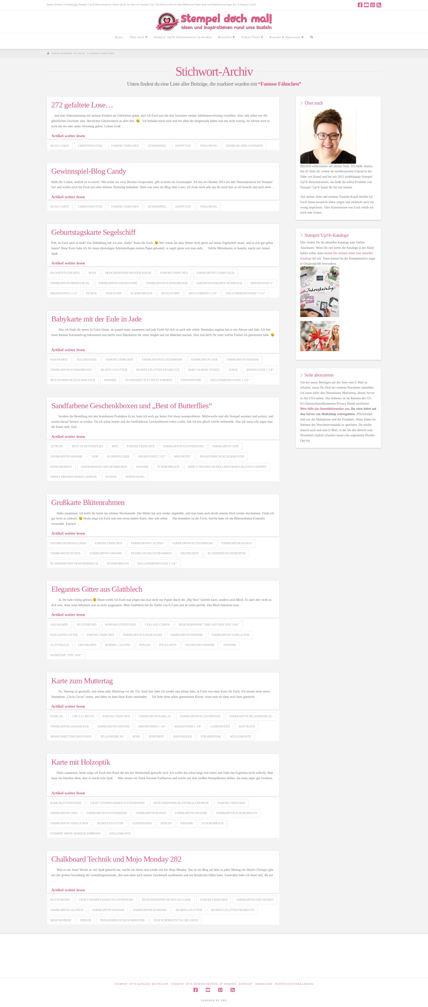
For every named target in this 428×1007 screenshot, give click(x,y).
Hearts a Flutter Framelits (157, 369)
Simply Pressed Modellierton (73, 476)
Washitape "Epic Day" (66, 655)
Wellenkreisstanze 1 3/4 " (245, 293)
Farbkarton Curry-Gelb (215, 272)
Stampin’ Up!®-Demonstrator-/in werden (203, 984)
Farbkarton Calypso (147, 543)
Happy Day (183, 145)
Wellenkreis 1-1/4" (203, 293)
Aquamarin (59, 624)
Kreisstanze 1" (262, 283)
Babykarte (59, 359)
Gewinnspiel (157, 145)
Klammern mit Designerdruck (74, 563)
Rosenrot (156, 736)
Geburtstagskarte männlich (219, 283)
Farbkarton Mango (237, 543)
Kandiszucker (118, 456)
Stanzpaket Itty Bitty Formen (148, 380)
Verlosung (208, 145)
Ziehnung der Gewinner (244, 145)
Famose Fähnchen (125, 145)
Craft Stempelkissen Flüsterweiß (117, 803)
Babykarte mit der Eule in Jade (96, 319)
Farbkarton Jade (204, 359)
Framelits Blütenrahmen (151, 553)
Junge (233, 369)
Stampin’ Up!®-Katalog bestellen (141, 984)
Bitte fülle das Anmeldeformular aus (324, 408)
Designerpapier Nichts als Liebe (166, 899)
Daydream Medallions (68, 543)
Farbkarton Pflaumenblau (250, 716)
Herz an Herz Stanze (204, 369)
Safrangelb (182, 736)
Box (115, 446)
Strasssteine (191, 380)
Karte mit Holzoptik (80, 762)
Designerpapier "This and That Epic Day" (209, 624)
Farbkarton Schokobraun (166, 283)
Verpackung (134, 476)
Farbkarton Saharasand (118, 283)
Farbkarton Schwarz (150, 910)
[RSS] (379, 5)
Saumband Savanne (200, 645)
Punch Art (114, 293)
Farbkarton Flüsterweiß (162, 359)
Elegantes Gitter (64, 634)
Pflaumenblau (112, 736)
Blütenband (86, 624)
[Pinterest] (372, 5)
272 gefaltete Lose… (82, 105)
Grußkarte (189, 553)
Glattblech (59, 645)
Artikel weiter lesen (68, 136)
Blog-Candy (59, 145)
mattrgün (247, 726)
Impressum (263, 984)
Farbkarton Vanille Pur (230, 634)
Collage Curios (157, 624)
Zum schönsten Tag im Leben (176, 920)
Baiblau (56, 716)
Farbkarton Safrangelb (69, 726)
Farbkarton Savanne (243, 359)
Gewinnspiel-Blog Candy (88, 171)
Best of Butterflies (87, 446)
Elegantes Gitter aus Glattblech (96, 589)
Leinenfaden (220, 726)
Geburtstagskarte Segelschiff (93, 232)
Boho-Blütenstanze (120, 624)
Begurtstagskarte (65, 272)
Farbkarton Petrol (65, 553)
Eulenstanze (87, 359)
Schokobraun (141, 293)
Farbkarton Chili (64, 813)
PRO (224, 1000)
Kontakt (245, 984)
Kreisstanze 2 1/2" (63, 293)
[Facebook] (360, 5)
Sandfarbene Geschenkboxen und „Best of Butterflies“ (131, 405)
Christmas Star (90, 145)
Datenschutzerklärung (294, 984)
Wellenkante (240, 736)
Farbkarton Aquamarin (254, 899)
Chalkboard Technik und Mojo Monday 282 (116, 859)
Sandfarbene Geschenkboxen (104, 466)
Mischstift (182, 456)
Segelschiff (170, 293)
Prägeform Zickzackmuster (72, 380)
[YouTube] (366, 5)
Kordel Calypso (117, 645)
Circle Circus (83, 716)
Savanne (110, 380)
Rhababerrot (61, 466)
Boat (92, 272)
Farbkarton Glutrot (66, 910)
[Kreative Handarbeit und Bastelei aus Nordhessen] (214, 21)
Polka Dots (167, 645)
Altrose (56, 446)
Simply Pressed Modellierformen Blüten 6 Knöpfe (227, 466)
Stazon (110, 476)
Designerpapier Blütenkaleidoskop (181, 803)
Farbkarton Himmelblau (70, 283)
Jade (94, 456)
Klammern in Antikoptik (227, 553)
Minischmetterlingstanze (71, 736)
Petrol (91, 293)
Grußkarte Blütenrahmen (88, 502)
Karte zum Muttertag (82, 680)
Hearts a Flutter (114, 369)
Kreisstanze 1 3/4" (152, 726)
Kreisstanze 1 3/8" (260, 369)
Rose (136, 736)
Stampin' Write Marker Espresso (75, 833)
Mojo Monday (60, 920)
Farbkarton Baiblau (155, 716)
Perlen (144, 645)
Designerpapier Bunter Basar (128, 272)
